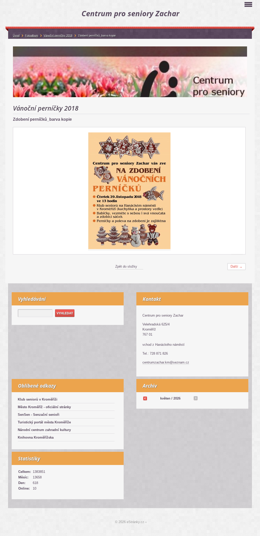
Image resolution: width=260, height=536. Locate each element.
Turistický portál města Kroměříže (44, 422)
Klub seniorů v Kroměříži (37, 399)
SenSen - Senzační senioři (38, 415)
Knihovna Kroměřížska (36, 437)
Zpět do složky (126, 266)
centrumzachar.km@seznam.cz (165, 362)
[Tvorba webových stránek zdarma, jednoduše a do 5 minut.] (146, 522)
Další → (236, 266)
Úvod (16, 35)
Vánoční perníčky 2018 (58, 35)
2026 (177, 398)
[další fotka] (237, 190)
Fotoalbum (31, 35)
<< (145, 398)
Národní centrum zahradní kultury (44, 430)
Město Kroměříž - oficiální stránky (44, 407)
